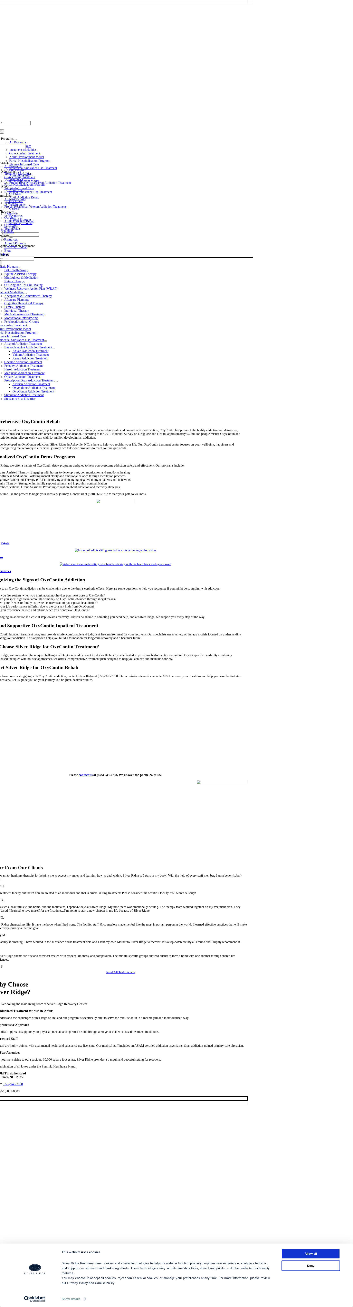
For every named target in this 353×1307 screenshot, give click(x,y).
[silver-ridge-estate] (115, 502)
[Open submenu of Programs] (10, 163)
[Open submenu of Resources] (11, 237)
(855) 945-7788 (13, 1084)
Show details (71, 1299)
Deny (310, 1265)
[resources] (115, 564)
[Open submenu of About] (6, 211)
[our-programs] (115, 550)
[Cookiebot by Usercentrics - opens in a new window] (35, 1299)
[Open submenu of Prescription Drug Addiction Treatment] (56, 381)
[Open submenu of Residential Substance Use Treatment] (45, 341)
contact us (86, 775)
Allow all (311, 1253)
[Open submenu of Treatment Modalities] (25, 293)
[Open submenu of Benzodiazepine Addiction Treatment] (53, 348)
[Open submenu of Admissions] (13, 196)
